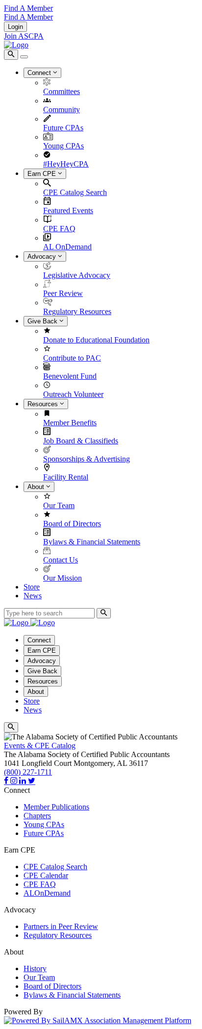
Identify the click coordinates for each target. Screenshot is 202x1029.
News (33, 595)
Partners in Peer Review (61, 926)
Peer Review (63, 293)
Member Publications (56, 807)
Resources (43, 404)
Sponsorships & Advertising (86, 459)
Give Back (43, 321)
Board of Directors (72, 523)
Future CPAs (63, 127)
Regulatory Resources (77, 311)
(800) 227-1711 (28, 772)
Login (15, 26)
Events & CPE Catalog (40, 745)
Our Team (59, 505)
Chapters (37, 815)
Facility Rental (65, 477)
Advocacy (42, 256)
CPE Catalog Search (75, 192)
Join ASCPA (24, 36)
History (35, 968)
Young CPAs (63, 146)
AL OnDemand (67, 247)
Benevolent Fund (70, 376)
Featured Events (68, 210)
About (36, 486)
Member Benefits (70, 422)
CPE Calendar (46, 875)
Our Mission (62, 578)
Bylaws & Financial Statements (91, 542)
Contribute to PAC (72, 358)
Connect (40, 72)
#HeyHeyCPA (66, 164)
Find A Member (28, 8)
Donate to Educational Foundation (96, 340)
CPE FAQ (59, 228)
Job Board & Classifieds (80, 441)
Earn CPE (42, 173)
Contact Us (60, 560)
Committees (61, 91)
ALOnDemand (47, 893)
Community (61, 109)
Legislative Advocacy (76, 275)
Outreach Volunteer (73, 394)
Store (32, 587)
